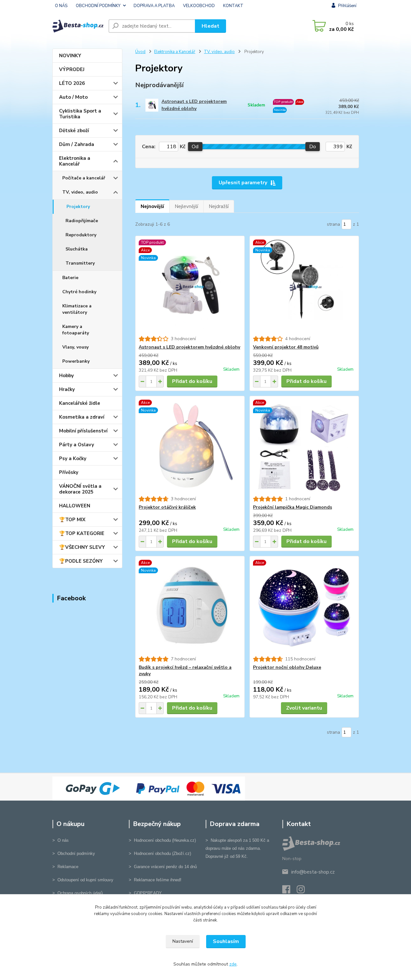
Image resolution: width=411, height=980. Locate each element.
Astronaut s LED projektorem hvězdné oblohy (194, 105)
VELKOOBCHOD (199, 6)
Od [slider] (195, 146)
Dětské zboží (74, 130)
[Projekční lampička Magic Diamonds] (304, 446)
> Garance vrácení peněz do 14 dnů (163, 866)
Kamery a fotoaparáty (75, 329)
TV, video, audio (80, 192)
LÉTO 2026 (72, 83)
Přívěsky (68, 472)
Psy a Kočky (72, 458)
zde (233, 964)
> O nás (60, 840)
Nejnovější (152, 206)
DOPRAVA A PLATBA (154, 6)
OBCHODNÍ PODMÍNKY (98, 6)
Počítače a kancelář (83, 178)
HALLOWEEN (74, 506)
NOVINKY (70, 55)
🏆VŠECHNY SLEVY (82, 547)
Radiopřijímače (82, 221)
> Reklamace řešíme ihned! (155, 879)
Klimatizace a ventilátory (77, 309)
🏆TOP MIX (72, 519)
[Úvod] (77, 26)
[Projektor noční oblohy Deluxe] (304, 606)
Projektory (78, 207)
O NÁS (61, 6)
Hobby (66, 375)
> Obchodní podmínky (73, 853)
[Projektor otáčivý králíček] (190, 446)
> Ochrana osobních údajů (77, 893)
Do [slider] (312, 146)
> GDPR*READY (145, 893)
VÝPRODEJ (71, 69)
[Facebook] (289, 891)
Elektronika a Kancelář (74, 161)
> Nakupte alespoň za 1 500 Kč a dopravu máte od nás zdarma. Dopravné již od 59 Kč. (237, 848)
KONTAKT (233, 6)
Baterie (70, 278)
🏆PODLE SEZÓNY (81, 561)
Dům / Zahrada (76, 144)
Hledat (210, 26)
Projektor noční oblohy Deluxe (287, 667)
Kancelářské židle (79, 403)
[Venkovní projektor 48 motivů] (304, 285)
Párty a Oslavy (76, 444)
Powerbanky (76, 361)
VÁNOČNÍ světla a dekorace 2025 (80, 489)
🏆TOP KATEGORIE (81, 533)
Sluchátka (77, 249)
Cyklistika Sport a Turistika (80, 114)
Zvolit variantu (304, 708)
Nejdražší (219, 206)
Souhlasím (226, 941)
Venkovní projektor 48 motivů (286, 347)
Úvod (140, 52)
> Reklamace (65, 866)
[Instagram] (304, 891)
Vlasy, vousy (75, 347)
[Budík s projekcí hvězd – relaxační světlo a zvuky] (190, 606)
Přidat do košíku (192, 381)
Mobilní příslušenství (83, 431)
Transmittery (80, 263)
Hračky (67, 389)
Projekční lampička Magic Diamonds (292, 507)
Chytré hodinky (79, 292)
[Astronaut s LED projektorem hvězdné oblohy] (190, 285)
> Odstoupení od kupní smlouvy (82, 879)
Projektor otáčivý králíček (167, 507)
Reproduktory (81, 235)
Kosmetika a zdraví (81, 417)
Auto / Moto (73, 97)
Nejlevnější (186, 206)
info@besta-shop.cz (313, 872)
